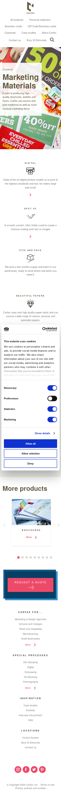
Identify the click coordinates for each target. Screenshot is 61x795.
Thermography (30, 681)
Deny (30, 463)
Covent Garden (30, 737)
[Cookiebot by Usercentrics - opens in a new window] (43, 329)
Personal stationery (40, 19)
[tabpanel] (29, 522)
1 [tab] (18, 557)
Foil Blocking (30, 677)
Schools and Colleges (30, 624)
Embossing (30, 672)
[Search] (52, 40)
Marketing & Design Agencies (30, 619)
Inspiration (30, 698)
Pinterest (42, 769)
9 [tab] (51, 557)
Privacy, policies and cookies (30, 788)
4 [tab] (30, 557)
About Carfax (49, 32)
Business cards (13, 26)
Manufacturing (30, 633)
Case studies (29, 32)
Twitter (34, 769)
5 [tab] (35, 557)
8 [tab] (47, 557)
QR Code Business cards (42, 26)
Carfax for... (30, 612)
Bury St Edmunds (36, 40)
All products (16, 19)
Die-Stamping (30, 662)
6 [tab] (39, 557)
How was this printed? (30, 715)
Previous (5, 525)
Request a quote (30, 582)
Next (59, 525)
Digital (30, 667)
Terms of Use (47, 784)
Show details (42, 433)
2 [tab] (22, 557)
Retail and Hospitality (30, 628)
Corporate (10, 32)
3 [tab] (26, 557)
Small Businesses (30, 638)
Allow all (30, 443)
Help (30, 720)
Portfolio (30, 710)
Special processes (30, 655)
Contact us (15, 40)
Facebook (26, 769)
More (28, 644)
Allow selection (31, 453)
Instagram (18, 769)
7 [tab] (43, 557)
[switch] (52, 398)
